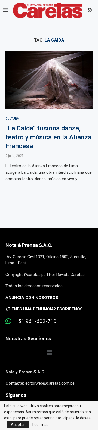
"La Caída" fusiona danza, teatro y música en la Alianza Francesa (48, 137)
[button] (49, 352)
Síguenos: (16, 395)
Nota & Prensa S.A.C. (29, 245)
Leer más (40, 424)
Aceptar (18, 424)
